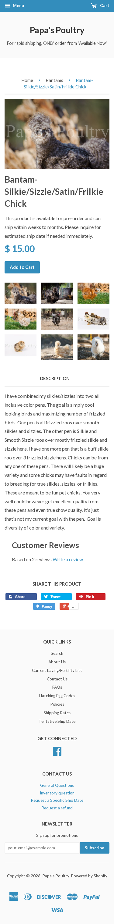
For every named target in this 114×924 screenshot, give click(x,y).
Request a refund (57, 807)
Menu (18, 5)
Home (27, 80)
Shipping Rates (57, 712)
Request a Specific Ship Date (57, 800)
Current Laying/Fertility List (57, 670)
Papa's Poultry (57, 30)
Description (55, 378)
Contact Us (57, 678)
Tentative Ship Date (57, 721)
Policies (57, 704)
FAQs (57, 687)
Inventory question (57, 792)
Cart (104, 5)
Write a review (68, 559)
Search (57, 653)
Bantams (54, 80)
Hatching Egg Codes (57, 695)
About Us (57, 661)
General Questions (57, 785)
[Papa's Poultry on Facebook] (57, 753)
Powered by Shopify (89, 875)
